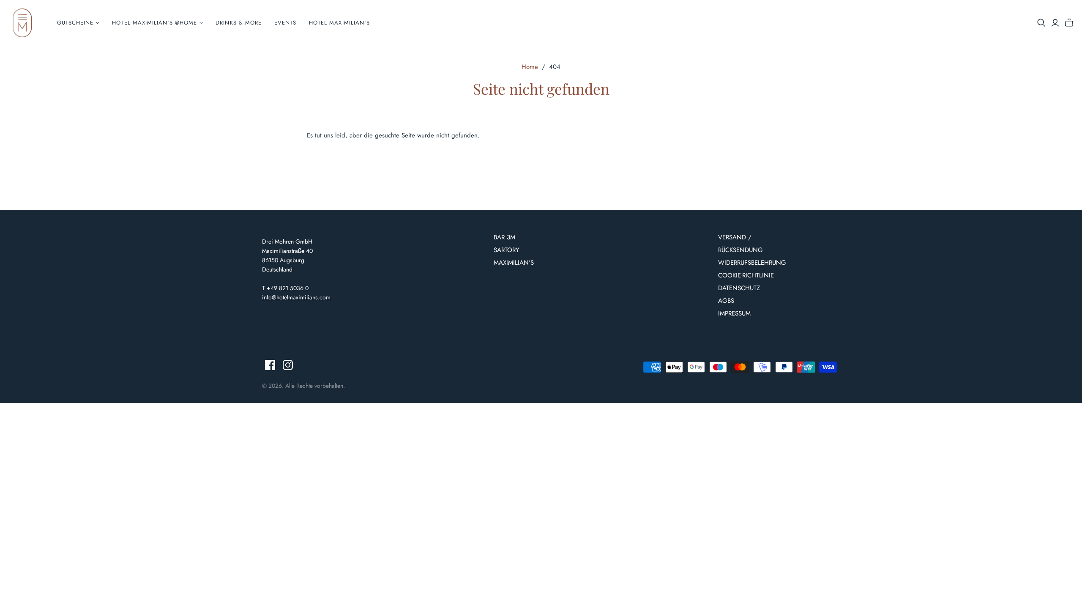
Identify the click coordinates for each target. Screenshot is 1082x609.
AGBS (726, 300)
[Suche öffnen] (1041, 23)
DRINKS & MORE (239, 23)
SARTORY (506, 250)
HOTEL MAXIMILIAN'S (339, 23)
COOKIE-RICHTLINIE (746, 275)
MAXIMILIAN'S (514, 262)
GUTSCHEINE (75, 23)
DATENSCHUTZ (739, 288)
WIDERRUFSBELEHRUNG (752, 262)
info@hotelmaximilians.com (296, 297)
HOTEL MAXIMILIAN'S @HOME (154, 23)
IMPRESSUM (734, 313)
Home (530, 66)
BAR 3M (504, 237)
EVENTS (285, 23)
